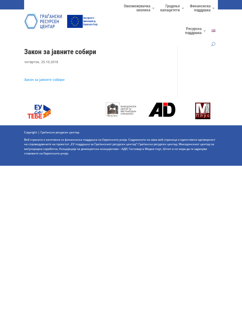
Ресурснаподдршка (193, 30)
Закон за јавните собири (44, 79)
